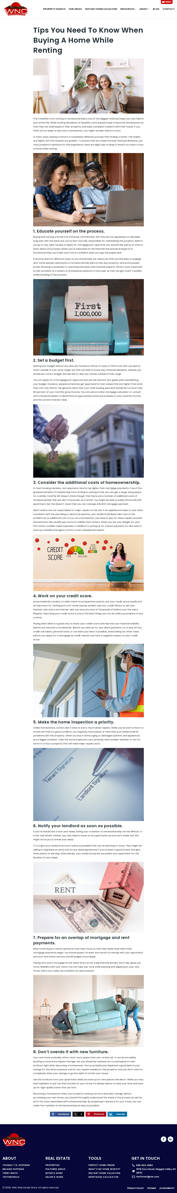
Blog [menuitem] (156, 9)
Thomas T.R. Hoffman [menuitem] (16, 1165)
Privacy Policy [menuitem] (135, 1188)
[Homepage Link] (15, 8)
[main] (88, 571)
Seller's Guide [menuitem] (54, 1177)
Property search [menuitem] (54, 9)
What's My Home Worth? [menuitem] (104, 1169)
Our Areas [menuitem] (75, 9)
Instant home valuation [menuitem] (101, 9)
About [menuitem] (143, 9)
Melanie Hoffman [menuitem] (13, 1169)
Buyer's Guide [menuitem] (54, 1173)
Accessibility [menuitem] (167, 1188)
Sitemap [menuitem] (151, 1188)
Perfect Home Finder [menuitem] (101, 1165)
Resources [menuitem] (127, 9)
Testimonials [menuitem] (10, 1177)
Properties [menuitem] (52, 1165)
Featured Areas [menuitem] (55, 1169)
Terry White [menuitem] (10, 1173)
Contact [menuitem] (169, 9)
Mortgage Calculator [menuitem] (103, 1177)
